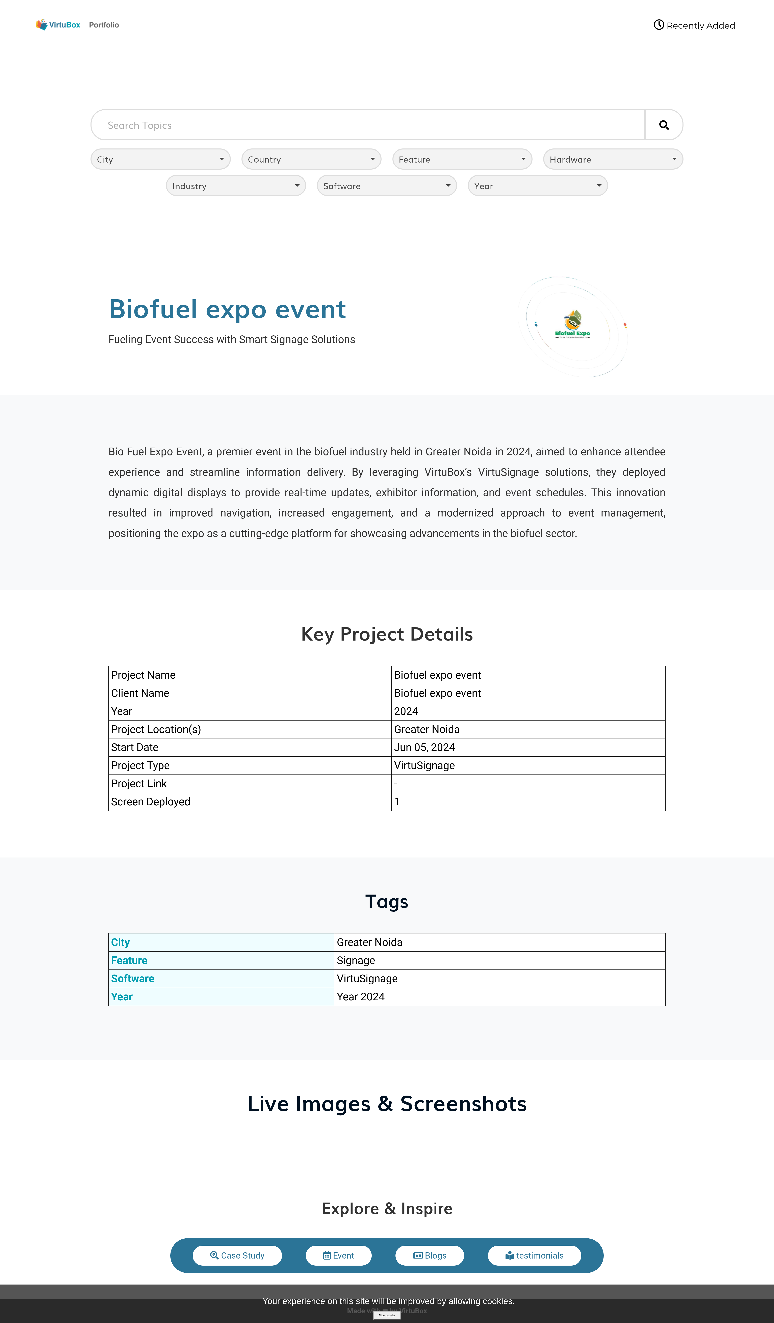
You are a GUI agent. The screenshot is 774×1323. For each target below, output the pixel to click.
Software (342, 185)
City (105, 158)
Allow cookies (387, 1315)
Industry (189, 185)
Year (483, 185)
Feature (415, 158)
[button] (237, 1256)
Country (264, 158)
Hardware (570, 158)
